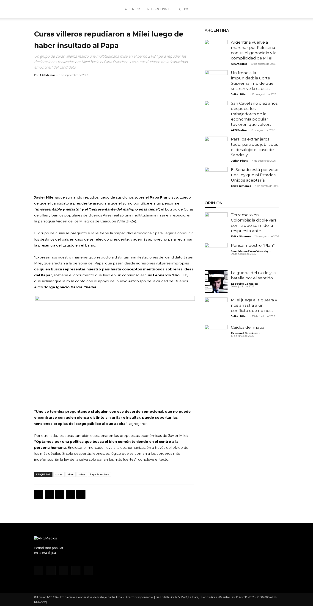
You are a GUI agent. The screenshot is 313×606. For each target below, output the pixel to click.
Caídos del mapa (247, 327)
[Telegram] (80, 494)
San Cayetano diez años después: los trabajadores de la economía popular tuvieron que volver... (254, 114)
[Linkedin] (70, 494)
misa (82, 474)
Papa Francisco (99, 474)
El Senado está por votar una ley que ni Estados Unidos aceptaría (255, 174)
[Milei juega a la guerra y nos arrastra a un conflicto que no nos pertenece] (216, 308)
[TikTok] (245, 9)
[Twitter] (253, 9)
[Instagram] (238, 9)
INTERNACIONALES (159, 9)
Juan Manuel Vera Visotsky (250, 251)
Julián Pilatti (240, 94)
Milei (71, 474)
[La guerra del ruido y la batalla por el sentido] (216, 281)
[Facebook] (230, 9)
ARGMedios (47, 75)
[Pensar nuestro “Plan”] (216, 254)
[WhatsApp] (59, 494)
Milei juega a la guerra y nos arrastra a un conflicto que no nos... (254, 305)
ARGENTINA (132, 9)
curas (59, 474)
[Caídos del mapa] (216, 336)
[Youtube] (261, 9)
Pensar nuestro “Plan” (253, 245)
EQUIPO (183, 9)
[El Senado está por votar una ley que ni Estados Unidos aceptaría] (216, 178)
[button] (273, 9)
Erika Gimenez (241, 186)
